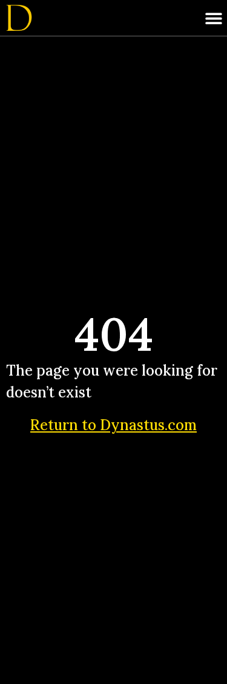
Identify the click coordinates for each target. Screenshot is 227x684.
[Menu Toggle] (214, 18)
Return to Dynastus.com (113, 425)
